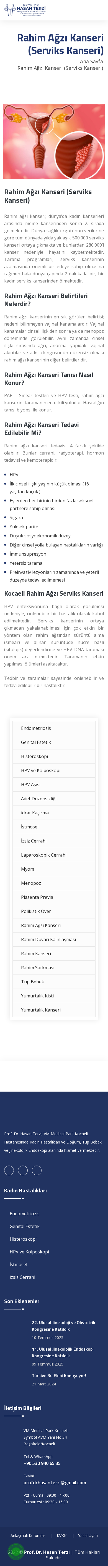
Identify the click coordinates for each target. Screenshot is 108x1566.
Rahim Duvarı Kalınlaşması (48, 939)
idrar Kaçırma (35, 813)
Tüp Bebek (32, 982)
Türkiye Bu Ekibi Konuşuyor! (59, 1375)
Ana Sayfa (91, 61)
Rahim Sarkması (37, 968)
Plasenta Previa (37, 897)
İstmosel (29, 827)
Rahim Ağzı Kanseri (41, 925)
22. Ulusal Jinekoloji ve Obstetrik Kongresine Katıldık (63, 1325)
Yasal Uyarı (88, 1535)
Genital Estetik (36, 742)
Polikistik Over (36, 911)
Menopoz (31, 883)
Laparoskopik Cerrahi (43, 855)
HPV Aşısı (30, 784)
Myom (27, 869)
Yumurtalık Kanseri (41, 1010)
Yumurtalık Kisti (37, 996)
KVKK (61, 1535)
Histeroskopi (34, 756)
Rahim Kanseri (36, 953)
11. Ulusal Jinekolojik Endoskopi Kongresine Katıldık (63, 1352)
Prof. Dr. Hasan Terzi (47, 1552)
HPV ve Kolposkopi (40, 770)
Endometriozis (36, 728)
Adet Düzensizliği (38, 799)
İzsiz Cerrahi (34, 841)
